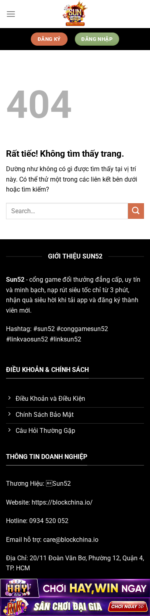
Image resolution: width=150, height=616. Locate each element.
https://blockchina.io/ (62, 502)
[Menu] (11, 14)
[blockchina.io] (75, 14)
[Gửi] (136, 211)
